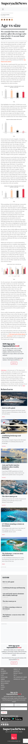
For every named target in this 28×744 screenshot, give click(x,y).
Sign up (14, 363)
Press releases (5, 681)
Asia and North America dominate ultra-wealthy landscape (10, 467)
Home (2, 669)
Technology (4, 673)
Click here (3, 370)
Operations (4, 677)
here (24, 385)
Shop (2, 689)
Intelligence (5, 683)
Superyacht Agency (19, 679)
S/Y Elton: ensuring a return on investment (13, 525)
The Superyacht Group (20, 677)
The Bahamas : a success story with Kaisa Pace (12, 554)
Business (3, 671)
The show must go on (9, 496)
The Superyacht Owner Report (17, 334)
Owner (3, 679)
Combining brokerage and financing (11, 436)
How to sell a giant (8, 408)
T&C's (15, 675)
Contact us (17, 669)
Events (3, 687)
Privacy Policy (18, 673)
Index (2, 685)
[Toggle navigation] (3, 9)
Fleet (2, 675)
